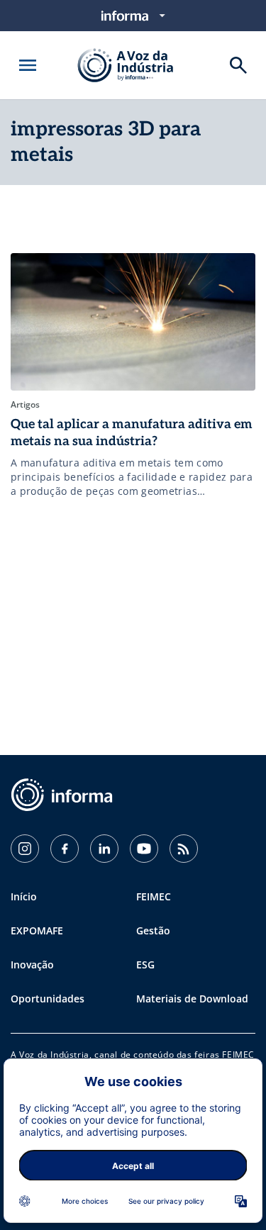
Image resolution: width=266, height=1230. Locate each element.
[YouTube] (144, 848)
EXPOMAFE (37, 930)
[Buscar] (238, 65)
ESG (145, 964)
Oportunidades (47, 998)
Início (24, 896)
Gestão (153, 930)
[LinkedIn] (104, 848)
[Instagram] (25, 848)
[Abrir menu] (28, 65)
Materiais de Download (192, 998)
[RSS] (184, 848)
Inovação (32, 964)
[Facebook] (64, 848)
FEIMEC (153, 896)
